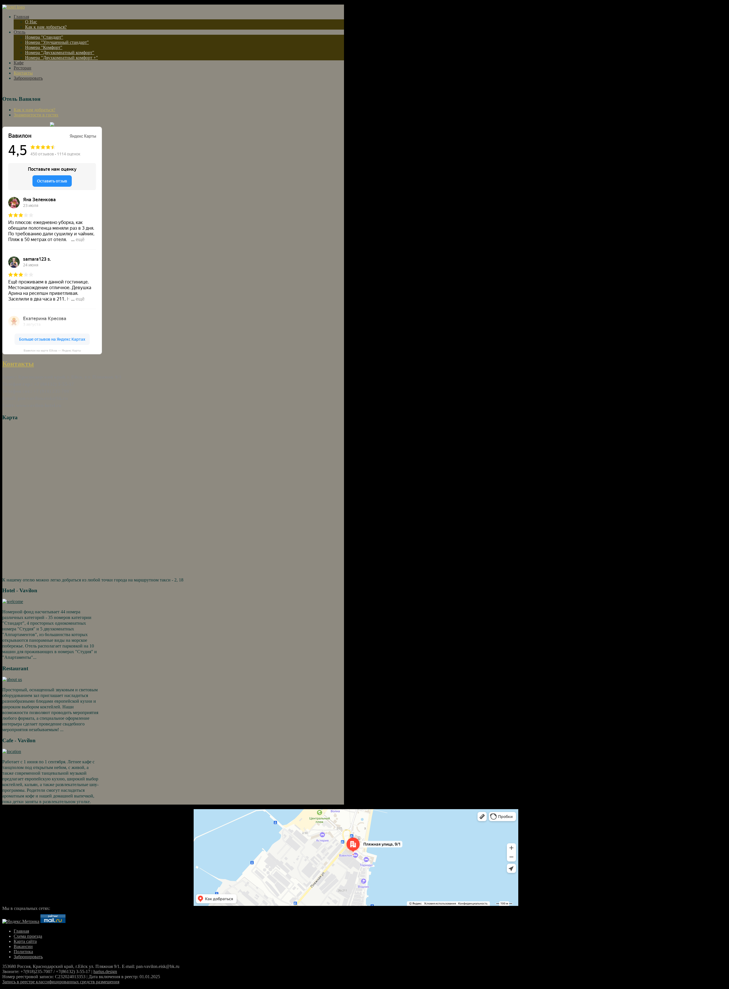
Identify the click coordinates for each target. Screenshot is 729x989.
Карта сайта (25, 941)
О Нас (31, 21)
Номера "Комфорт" (43, 47)
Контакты (23, 73)
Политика (23, 951)
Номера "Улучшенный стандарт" (57, 42)
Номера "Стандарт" (44, 37)
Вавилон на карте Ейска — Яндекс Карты (52, 350)
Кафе (19, 62)
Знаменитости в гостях (36, 114)
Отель (19, 32)
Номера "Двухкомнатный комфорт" (59, 52)
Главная (21, 16)
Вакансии (23, 946)
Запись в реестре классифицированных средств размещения (60, 981)
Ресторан (22, 67)
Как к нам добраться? (46, 26)
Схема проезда (28, 936)
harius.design (105, 971)
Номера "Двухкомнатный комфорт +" (61, 57)
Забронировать (28, 78)
